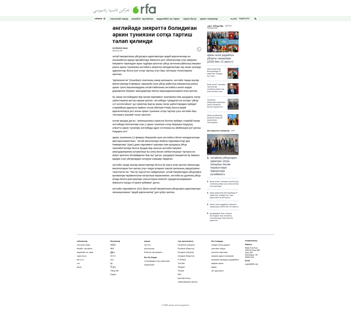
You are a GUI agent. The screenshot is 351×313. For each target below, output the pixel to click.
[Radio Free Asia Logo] (124, 8)
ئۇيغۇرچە (233, 18)
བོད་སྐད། (113, 267)
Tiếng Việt (114, 271)
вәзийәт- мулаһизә (142, 18)
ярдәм (213, 267)
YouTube (181, 263)
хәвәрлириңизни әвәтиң (187, 282)
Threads (181, 271)
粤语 (112, 249)
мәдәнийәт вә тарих (168, 18)
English (113, 274)
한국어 (113, 256)
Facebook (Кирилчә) (186, 249)
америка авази (217, 263)
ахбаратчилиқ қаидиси (220, 245)
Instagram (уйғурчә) (186, 252)
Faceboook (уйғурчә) (186, 245)
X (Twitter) (182, 260)
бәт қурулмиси (217, 271)
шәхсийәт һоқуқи (218, 249)
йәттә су (80, 260)
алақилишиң (149, 265)
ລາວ (112, 260)
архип (79, 267)
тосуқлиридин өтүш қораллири (157, 261)
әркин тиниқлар (209, 18)
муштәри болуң (184, 278)
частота (147, 245)
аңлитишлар (149, 249)
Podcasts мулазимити (153, 252)
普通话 (113, 245)
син (78, 263)
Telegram (181, 267)
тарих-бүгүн (189, 18)
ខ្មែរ (111, 263)
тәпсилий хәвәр (119, 18)
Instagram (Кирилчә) (186, 256)
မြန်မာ (112, 252)
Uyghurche (244, 18)
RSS (179, 274)
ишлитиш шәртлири (219, 252)
